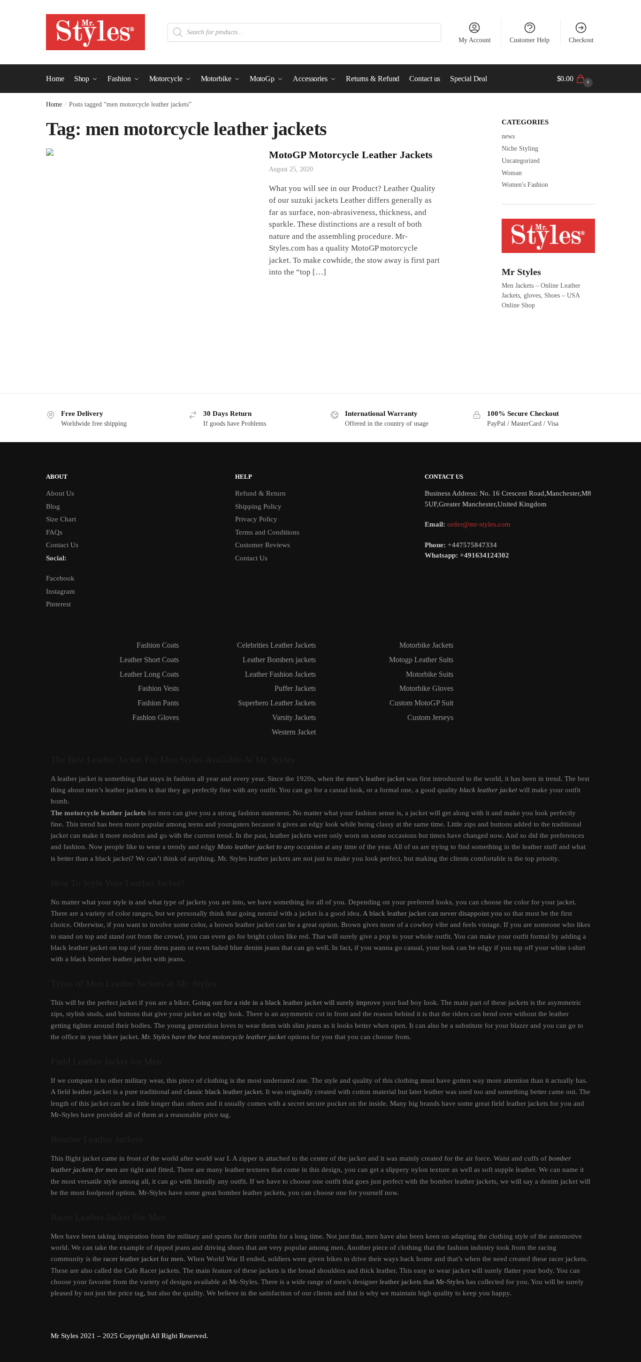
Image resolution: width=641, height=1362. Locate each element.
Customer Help (529, 40)
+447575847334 (472, 545)
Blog (53, 506)
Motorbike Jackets (426, 645)
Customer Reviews (262, 545)
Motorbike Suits (429, 674)
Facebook (60, 578)
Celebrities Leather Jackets (276, 645)
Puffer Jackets (295, 688)
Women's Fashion (525, 184)
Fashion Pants (158, 703)
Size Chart (61, 519)
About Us (60, 493)
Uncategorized (521, 160)
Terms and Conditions (267, 532)
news (508, 136)
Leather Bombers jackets (279, 660)
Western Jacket (294, 732)
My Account (474, 40)
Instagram (60, 591)
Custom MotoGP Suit (421, 703)
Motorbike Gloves (426, 688)
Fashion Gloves (155, 717)
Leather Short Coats (149, 660)
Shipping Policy (258, 506)
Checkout (581, 40)
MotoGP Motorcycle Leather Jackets (351, 155)
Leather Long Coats (149, 674)
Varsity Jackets (294, 717)
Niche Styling (520, 148)
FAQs (54, 532)
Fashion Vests (158, 688)
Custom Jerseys (430, 717)
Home (54, 104)
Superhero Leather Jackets (277, 703)
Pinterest (58, 604)
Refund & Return (260, 493)
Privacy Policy (256, 519)
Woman (512, 172)
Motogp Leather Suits (421, 660)
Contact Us (62, 545)
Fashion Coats (158, 645)
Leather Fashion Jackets (280, 674)
